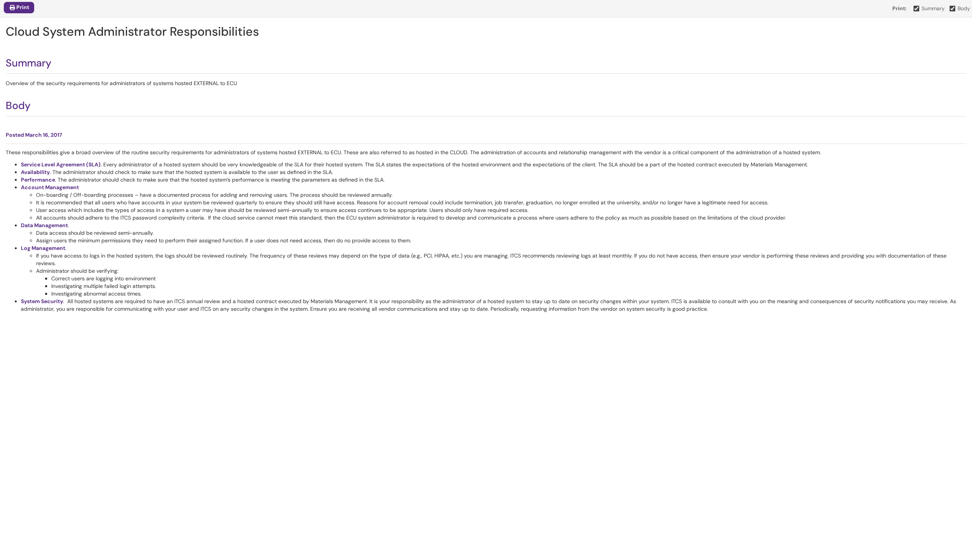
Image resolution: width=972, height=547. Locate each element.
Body (964, 8)
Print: (899, 8)
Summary (933, 8)
